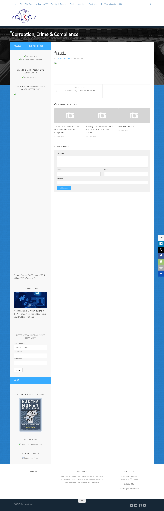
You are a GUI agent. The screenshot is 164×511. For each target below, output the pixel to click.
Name (59, 170)
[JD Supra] (45, 46)
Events (54, 4)
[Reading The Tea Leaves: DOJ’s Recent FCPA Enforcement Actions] (102, 115)
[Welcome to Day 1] (134, 115)
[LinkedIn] (34, 45)
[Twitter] (30, 45)
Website (60, 178)
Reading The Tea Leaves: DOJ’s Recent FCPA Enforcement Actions (99, 129)
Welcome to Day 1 (126, 126)
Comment (61, 154)
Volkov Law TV (42, 4)
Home (14, 4)
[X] (161, 250)
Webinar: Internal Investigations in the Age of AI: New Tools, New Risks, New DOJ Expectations (30, 313)
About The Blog (26, 4)
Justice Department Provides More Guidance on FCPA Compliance (66, 129)
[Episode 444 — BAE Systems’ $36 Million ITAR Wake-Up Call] (30, 182)
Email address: (19, 343)
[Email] (161, 268)
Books (72, 4)
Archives (81, 4)
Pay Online (93, 4)
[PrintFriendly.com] (161, 262)
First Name (18, 351)
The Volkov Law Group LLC (111, 4)
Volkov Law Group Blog (23, 16)
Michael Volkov (63, 59)
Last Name (18, 359)
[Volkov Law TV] (41, 45)
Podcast (63, 4)
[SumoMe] (161, 274)
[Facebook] (38, 45)
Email (106, 170)
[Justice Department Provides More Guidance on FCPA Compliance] (70, 115)
